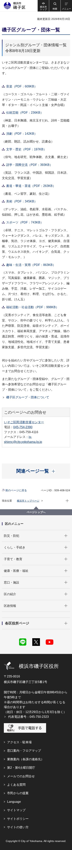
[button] (54, 5)
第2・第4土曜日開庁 (21, 767)
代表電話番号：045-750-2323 (28, 716)
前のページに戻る (16, 490)
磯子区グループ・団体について (27, 397)
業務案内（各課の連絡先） (25, 759)
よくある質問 (16, 784)
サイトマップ (16, 810)
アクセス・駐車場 (19, 742)
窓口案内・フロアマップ (24, 750)
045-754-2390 (22, 427)
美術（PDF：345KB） (21, 201)
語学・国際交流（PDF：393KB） (29, 164)
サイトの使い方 (18, 827)
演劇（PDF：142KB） (21, 133)
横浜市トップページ (28, 500)
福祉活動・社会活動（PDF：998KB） (32, 307)
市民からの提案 (18, 793)
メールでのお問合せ (21, 776)
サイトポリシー (18, 818)
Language (14, 801)
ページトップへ (36, 512)
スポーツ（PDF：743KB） (24, 222)
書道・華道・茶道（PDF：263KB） (31, 185)
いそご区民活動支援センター (24, 422)
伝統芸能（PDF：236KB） (24, 112)
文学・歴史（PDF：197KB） (26, 149)
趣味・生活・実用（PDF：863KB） (31, 264)
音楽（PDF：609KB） (21, 86)
